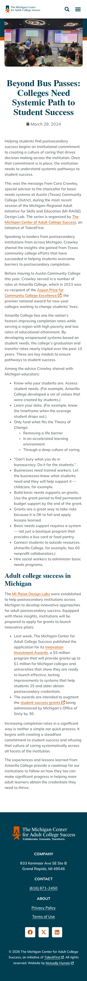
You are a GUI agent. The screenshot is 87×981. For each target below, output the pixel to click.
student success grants (40, 702)
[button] (77, 9)
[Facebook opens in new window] (30, 932)
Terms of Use (43, 916)
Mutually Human (58, 963)
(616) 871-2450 (43, 888)
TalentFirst (52, 957)
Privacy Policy (44, 907)
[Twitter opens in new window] (44, 932)
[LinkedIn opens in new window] (57, 932)
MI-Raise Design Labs (30, 594)
